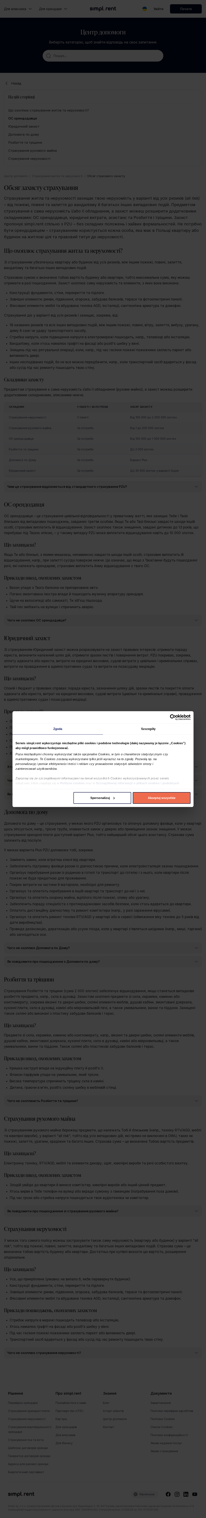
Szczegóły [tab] (148, 729)
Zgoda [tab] (57, 729)
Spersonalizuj (100, 798)
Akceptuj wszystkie (161, 798)
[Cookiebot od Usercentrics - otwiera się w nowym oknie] (173, 717)
